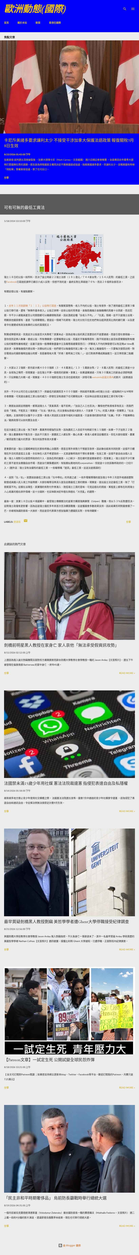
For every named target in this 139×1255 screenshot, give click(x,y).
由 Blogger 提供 (71, 1245)
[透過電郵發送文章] (26, 521)
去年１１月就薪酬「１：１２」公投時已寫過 (32, 305)
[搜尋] (125, 6)
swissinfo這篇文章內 (103, 377)
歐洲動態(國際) (35, 9)
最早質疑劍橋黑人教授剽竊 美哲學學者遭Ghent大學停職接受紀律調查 (66, 921)
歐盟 (38, 22)
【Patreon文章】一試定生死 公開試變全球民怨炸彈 (49, 1059)
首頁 (6, 22)
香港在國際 (55, 22)
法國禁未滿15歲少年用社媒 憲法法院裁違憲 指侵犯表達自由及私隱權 (66, 783)
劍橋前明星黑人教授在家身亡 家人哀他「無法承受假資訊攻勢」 (61, 645)
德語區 (17, 521)
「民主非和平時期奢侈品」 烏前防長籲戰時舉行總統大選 (55, 1198)
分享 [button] (6, 177)
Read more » (127, 673)
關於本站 (22, 22)
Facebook (11, 281)
